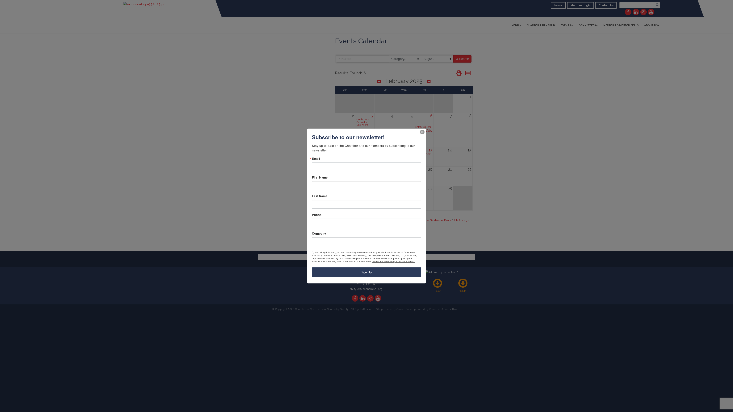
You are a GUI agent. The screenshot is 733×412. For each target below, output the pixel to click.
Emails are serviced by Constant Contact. (393, 261)
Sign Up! (366, 272)
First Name (320, 177)
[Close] (422, 132)
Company (319, 233)
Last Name (319, 196)
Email (316, 158)
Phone (316, 214)
